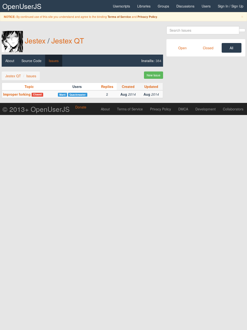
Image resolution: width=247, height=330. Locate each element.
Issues (54, 60)
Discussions (185, 6)
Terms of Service (119, 17)
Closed (208, 47)
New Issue (153, 75)
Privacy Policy (147, 17)
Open (182, 47)
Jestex (35, 40)
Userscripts (121, 6)
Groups (163, 6)
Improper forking (17, 94)
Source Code (31, 60)
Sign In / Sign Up (230, 6)
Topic (29, 86)
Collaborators (233, 109)
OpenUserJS (21, 6)
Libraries (144, 6)
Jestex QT (67, 40)
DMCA (183, 109)
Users (206, 6)
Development (205, 109)
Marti (62, 94)
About (9, 60)
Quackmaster (77, 94)
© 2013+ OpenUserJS (36, 109)
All (231, 47)
